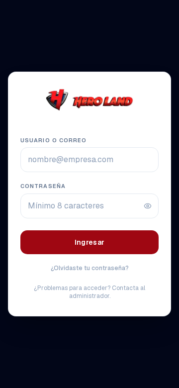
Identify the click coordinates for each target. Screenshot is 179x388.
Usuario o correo (53, 140)
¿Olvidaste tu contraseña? (90, 268)
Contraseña (43, 186)
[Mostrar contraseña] (148, 206)
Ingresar (90, 242)
